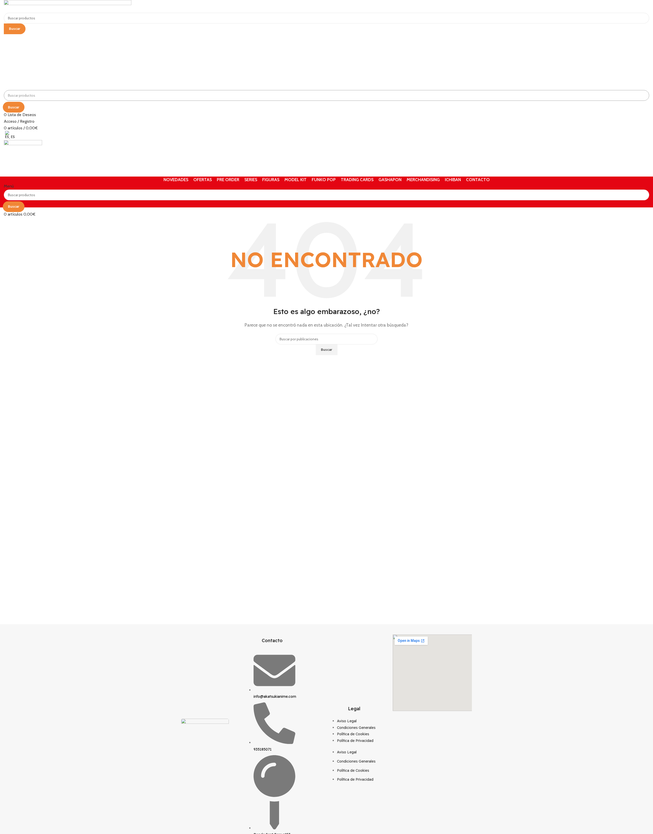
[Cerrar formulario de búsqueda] (6, 6)
